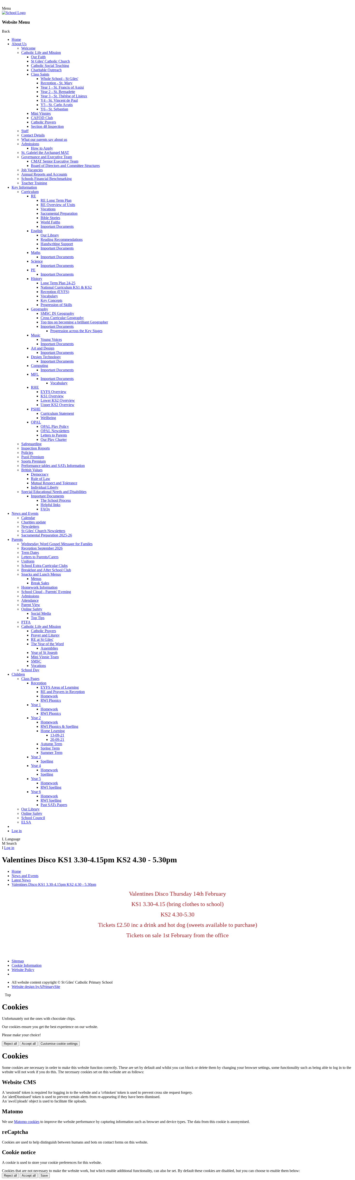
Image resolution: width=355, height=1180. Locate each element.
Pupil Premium (32, 457)
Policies (27, 453)
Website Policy (23, 970)
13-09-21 (57, 735)
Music (35, 335)
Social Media (41, 613)
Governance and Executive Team (46, 157)
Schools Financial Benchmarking (46, 179)
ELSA (26, 822)
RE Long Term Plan (56, 200)
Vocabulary (49, 296)
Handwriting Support (57, 244)
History (36, 279)
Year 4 (36, 766)
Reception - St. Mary (56, 83)
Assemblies (49, 648)
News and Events (25, 513)
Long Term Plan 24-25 (58, 283)
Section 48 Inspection (47, 126)
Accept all (29, 1043)
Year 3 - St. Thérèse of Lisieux (64, 96)
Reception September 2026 (42, 548)
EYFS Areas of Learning (60, 687)
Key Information (24, 187)
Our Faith (38, 57)
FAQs (45, 509)
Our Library (50, 235)
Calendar (28, 518)
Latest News (21, 880)
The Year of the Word (47, 644)
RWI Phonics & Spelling (59, 726)
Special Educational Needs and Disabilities (53, 492)
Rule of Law (40, 479)
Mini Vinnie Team (45, 657)
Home (16, 39)
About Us (19, 44)
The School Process (56, 500)
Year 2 (36, 718)
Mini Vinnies (41, 113)
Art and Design (42, 348)
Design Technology (46, 357)
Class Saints (40, 74)
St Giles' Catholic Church (50, 61)
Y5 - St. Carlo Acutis (57, 105)
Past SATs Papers (54, 805)
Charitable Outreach (46, 70)
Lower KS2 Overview (58, 400)
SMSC (36, 661)
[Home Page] (14, 13)
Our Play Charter (54, 439)
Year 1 (36, 705)
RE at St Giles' (42, 639)
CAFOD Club (42, 118)
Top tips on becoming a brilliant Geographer (74, 322)
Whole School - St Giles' (59, 79)
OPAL (36, 422)
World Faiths (50, 222)
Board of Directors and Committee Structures (65, 166)
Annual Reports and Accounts (44, 174)
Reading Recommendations (62, 239)
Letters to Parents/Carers (39, 557)
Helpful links (50, 505)
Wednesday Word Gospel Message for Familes (56, 544)
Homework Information (39, 587)
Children (18, 674)
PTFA (26, 622)
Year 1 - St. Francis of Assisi (62, 87)
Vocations (48, 209)
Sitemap (18, 961)
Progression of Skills (56, 305)
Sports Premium (33, 461)
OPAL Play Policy (55, 426)
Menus (36, 579)
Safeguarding (31, 444)
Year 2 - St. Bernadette (58, 92)
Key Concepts (51, 300)
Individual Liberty (44, 487)
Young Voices (51, 339)
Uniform (27, 561)
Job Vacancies (32, 170)
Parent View (30, 605)
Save (44, 1175)
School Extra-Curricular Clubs (44, 566)
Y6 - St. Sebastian (54, 109)
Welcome (28, 48)
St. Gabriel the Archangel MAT (45, 152)
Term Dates (30, 553)
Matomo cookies (26, 1122)
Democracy (40, 474)
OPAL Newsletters (55, 431)
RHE (35, 387)
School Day (30, 670)
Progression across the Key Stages (76, 331)
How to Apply (42, 148)
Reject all (10, 1043)
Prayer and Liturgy (45, 635)
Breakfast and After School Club (46, 570)
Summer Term (51, 753)
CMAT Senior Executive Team (54, 161)
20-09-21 (57, 739)
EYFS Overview (53, 392)
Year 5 (36, 779)
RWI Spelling (51, 787)
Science (37, 261)
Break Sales (40, 583)
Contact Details (33, 135)
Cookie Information (27, 965)
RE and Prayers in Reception (63, 692)
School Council (33, 818)
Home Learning (53, 731)
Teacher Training (34, 183)
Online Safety (31, 609)
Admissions (30, 144)
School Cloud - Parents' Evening (46, 592)
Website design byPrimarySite (36, 987)
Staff (24, 131)
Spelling (47, 761)
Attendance (30, 600)
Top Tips (37, 618)
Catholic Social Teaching (50, 66)
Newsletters (30, 526)
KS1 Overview (52, 396)
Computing (39, 366)
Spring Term (50, 748)
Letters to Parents (54, 435)
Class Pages (30, 679)
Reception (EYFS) (55, 292)
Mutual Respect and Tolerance (54, 483)
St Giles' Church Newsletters (43, 531)
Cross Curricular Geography (62, 318)
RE (33, 196)
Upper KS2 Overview (57, 405)
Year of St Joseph (44, 653)
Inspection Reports (35, 448)
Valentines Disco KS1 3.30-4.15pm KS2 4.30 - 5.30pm (54, 884)
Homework (49, 696)
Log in (17, 831)
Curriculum (30, 192)
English (37, 231)
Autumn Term (51, 744)
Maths (35, 252)
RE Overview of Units (58, 205)
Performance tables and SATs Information (53, 466)
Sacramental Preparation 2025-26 (46, 535)
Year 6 (36, 792)
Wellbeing (48, 418)
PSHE (36, 409)
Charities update (33, 522)
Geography (39, 309)
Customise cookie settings (59, 1043)
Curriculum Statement (57, 413)
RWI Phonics (51, 700)
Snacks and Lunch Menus (41, 574)
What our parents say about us (44, 139)
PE (33, 270)
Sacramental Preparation (59, 213)
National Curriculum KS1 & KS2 (66, 287)
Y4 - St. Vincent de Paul (59, 100)
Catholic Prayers (43, 122)
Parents (17, 539)
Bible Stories (50, 218)
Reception (38, 683)
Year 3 (36, 757)
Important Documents (57, 226)
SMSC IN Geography (57, 313)
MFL (35, 374)
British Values (32, 470)
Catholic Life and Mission (41, 52)
